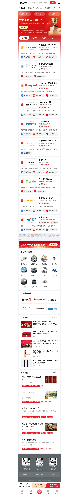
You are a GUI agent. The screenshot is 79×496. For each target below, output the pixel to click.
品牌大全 (39, 8)
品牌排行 (31, 8)
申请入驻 (23, 27)
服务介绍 (39, 475)
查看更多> (55, 317)
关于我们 (26, 475)
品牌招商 (48, 8)
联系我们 (53, 475)
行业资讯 (57, 8)
